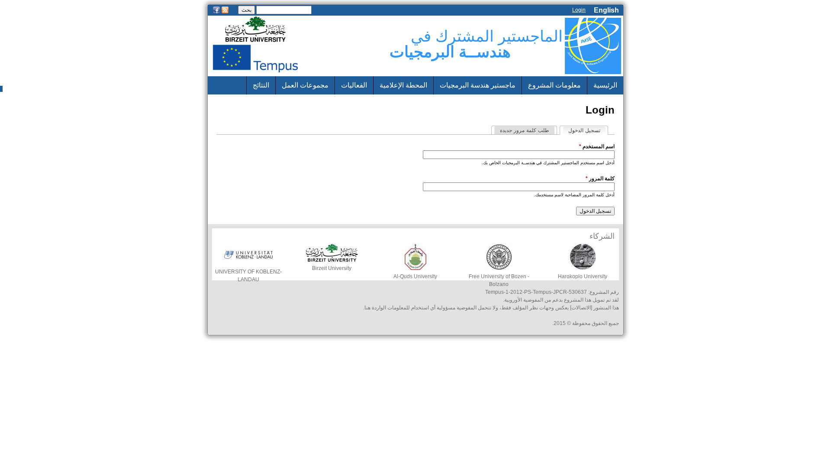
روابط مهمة (600, 103)
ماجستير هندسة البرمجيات (477, 85)
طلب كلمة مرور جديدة (524, 130)
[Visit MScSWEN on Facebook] (216, 13)
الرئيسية (605, 85)
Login (579, 10)
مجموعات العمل (305, 85)
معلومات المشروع (554, 85)
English (606, 10)
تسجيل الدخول (581, 130)
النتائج (261, 85)
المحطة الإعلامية (403, 85)
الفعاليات (354, 85)
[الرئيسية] (593, 46)
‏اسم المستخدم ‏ (597, 146)
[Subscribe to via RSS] (225, 13)
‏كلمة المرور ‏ (600, 179)
